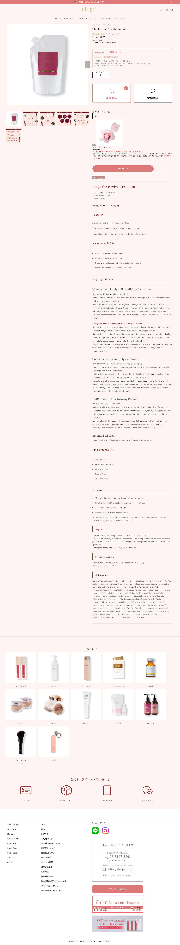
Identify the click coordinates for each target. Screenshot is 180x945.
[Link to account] (172, 9)
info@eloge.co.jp (120, 869)
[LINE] (95, 830)
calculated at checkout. (105, 42)
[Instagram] (105, 830)
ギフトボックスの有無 (101, 111)
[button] (171, 2)
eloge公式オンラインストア (85, 941)
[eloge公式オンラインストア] (89, 10)
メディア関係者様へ (117, 889)
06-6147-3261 (120, 857)
